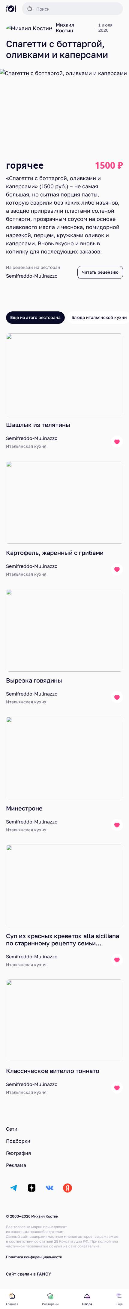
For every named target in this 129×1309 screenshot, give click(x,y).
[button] (72, 8)
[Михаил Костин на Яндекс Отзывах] (67, 1188)
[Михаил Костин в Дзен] (31, 1188)
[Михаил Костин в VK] (49, 1188)
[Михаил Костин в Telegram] (13, 1188)
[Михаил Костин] (29, 28)
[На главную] (11, 8)
